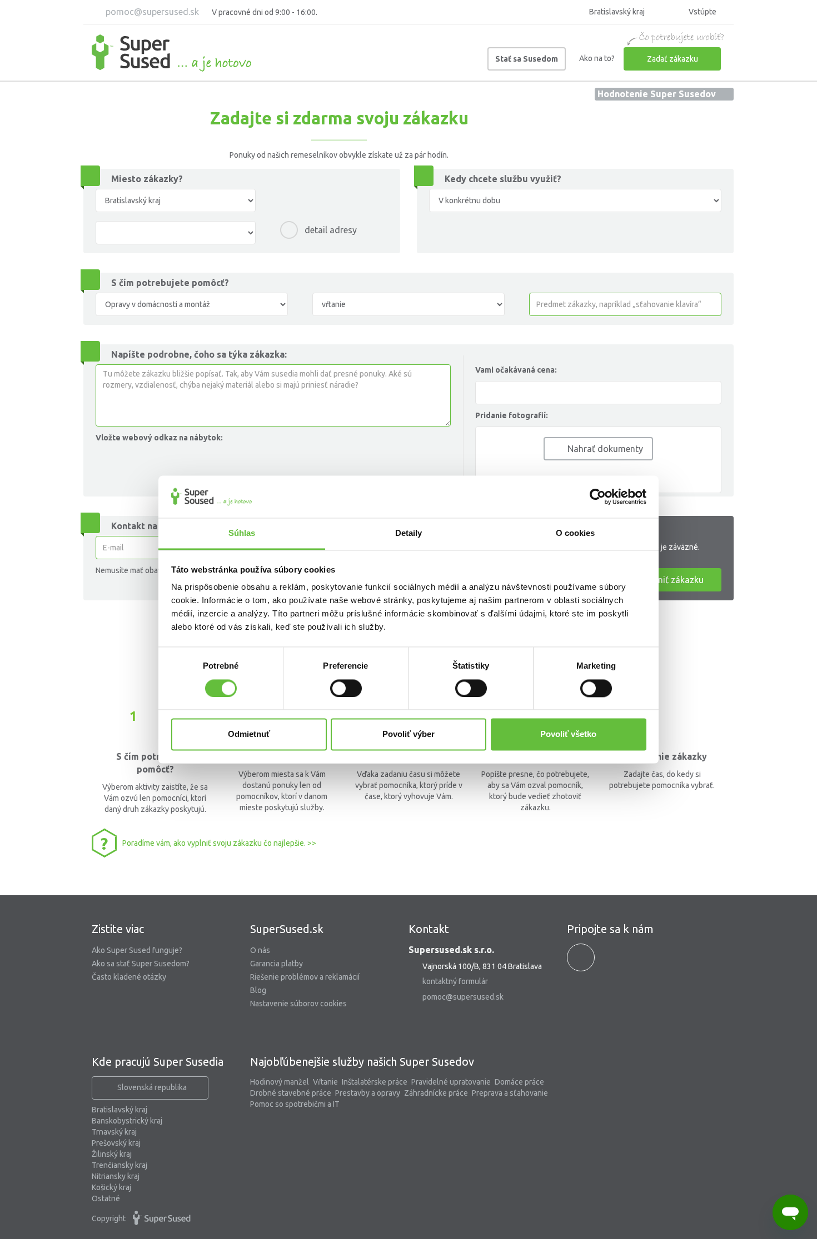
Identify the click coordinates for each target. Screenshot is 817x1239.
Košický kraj (111, 1187)
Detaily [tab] (408, 533)
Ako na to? (597, 58)
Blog (258, 990)
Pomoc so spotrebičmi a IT (295, 1104)
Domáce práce (519, 1081)
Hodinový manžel (279, 1081)
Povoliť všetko (568, 734)
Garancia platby (276, 963)
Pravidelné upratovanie (451, 1081)
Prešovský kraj (116, 1142)
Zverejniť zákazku (669, 580)
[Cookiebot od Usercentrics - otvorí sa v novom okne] (597, 496)
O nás (260, 950)
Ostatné (106, 1198)
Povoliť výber (408, 734)
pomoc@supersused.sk (151, 12)
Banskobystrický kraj (127, 1120)
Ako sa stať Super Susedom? (141, 963)
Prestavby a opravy (367, 1092)
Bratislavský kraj (119, 1109)
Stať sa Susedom (526, 58)
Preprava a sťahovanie (510, 1092)
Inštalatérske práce (374, 1081)
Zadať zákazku (672, 58)
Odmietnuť (249, 734)
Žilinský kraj (112, 1154)
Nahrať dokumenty (604, 449)
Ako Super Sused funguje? (137, 950)
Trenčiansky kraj (119, 1165)
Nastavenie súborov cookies (298, 1003)
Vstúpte (701, 11)
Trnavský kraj (114, 1131)
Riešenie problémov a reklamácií (305, 976)
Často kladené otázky (129, 976)
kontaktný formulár (455, 981)
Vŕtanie (325, 1081)
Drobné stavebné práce (290, 1092)
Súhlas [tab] (242, 533)
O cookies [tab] (575, 533)
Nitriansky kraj (116, 1176)
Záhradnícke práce (436, 1092)
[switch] (346, 688)
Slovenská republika (152, 1087)
